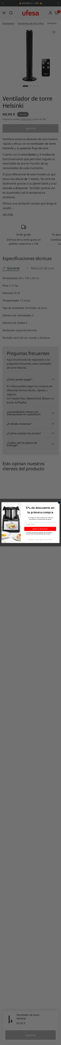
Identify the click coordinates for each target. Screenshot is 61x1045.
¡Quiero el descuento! (40, 529)
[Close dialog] (59, 502)
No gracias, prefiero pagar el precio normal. (40, 539)
